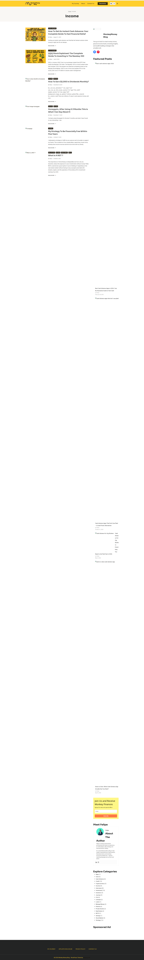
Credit (97, 881)
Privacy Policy (80, 949)
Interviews (99, 888)
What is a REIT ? (55, 155)
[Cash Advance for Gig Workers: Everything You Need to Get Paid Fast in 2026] (104, 541)
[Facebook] (111, 3)
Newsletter (102, 3)
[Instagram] (114, 3)
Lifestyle (98, 900)
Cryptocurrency (100, 884)
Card (97, 877)
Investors (98, 893)
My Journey (75, 3)
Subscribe (105, 816)
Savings (98, 916)
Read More (52, 46)
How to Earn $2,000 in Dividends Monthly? (68, 82)
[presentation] (35, 34)
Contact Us (90, 3)
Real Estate (51, 152)
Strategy (98, 920)
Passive (56, 78)
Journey (50, 128)
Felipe (50, 37)
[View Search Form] (117, 3)
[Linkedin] (96, 862)
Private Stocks (100, 909)
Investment (64, 152)
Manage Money (100, 904)
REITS (70, 152)
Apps (97, 874)
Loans (97, 902)
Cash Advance (52, 28)
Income (50, 78)
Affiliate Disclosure (65, 949)
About (83, 3)
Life (97, 897)
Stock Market (52, 50)
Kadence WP (86, 958)
